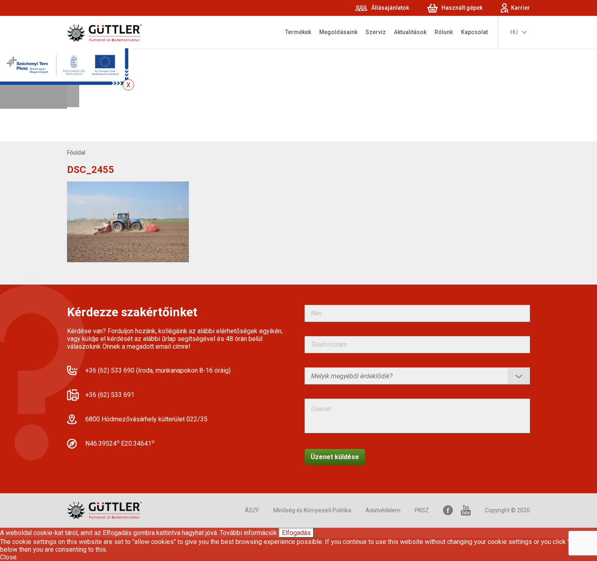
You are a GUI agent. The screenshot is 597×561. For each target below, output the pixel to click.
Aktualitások (410, 32)
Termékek (298, 32)
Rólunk (444, 32)
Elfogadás (296, 533)
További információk (248, 533)
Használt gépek (461, 7)
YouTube (466, 510)
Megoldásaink (338, 32)
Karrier (520, 7)
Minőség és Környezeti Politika (312, 510)
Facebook (448, 510)
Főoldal (76, 152)
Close (8, 557)
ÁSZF (252, 510)
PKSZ (422, 510)
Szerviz (376, 32)
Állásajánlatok (390, 7)
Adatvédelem (383, 510)
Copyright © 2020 (507, 510)
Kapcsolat (474, 32)
